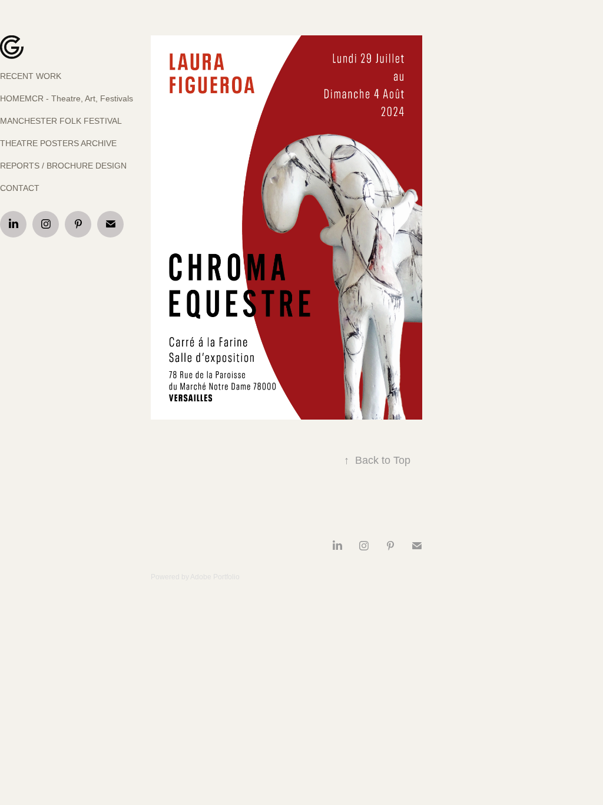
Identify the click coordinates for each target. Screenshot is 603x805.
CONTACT (19, 188)
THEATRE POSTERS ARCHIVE (58, 143)
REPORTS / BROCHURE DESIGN (63, 165)
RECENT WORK (30, 76)
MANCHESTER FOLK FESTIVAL (61, 121)
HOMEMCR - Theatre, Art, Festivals (66, 98)
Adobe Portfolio (215, 577)
